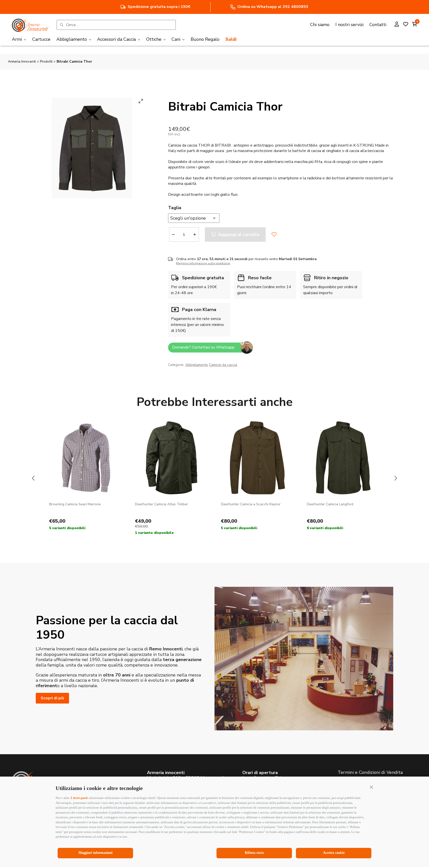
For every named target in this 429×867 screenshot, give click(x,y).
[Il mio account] (396, 25)
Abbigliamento (196, 364)
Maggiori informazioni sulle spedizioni (203, 263)
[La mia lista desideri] (405, 25)
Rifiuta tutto (254, 853)
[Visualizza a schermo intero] (141, 101)
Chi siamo (319, 25)
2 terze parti (79, 798)
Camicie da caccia (223, 364)
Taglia (174, 208)
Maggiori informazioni (95, 853)
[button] (371, 787)
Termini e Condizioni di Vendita (370, 772)
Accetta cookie (334, 853)
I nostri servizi (349, 25)
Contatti (377, 25)
